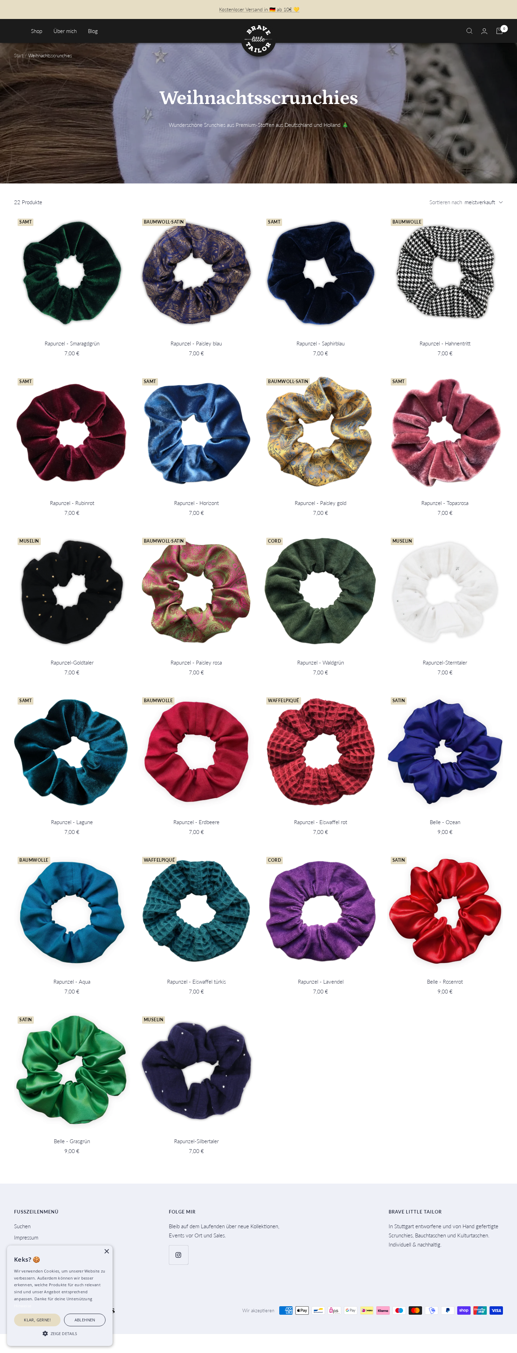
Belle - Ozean (445, 822)
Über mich (65, 31)
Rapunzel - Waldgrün (320, 662)
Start (18, 55)
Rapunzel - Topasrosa (444, 503)
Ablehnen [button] (85, 1319)
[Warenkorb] (499, 31)
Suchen (22, 1226)
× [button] (106, 1251)
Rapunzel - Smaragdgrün (72, 343)
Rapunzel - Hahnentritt (445, 343)
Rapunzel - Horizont (196, 503)
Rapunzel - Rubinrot (72, 503)
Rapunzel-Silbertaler (196, 1141)
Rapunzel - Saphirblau (320, 343)
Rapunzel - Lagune (72, 822)
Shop (36, 31)
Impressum (26, 1237)
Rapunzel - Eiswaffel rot (320, 822)
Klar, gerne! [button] (37, 1319)
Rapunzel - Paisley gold (320, 503)
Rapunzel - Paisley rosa (196, 662)
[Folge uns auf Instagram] (178, 1254)
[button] (60, 1333)
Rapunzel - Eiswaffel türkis (196, 981)
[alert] (60, 1295)
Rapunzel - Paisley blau (196, 343)
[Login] (484, 31)
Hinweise (22, 1305)
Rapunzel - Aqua (71, 981)
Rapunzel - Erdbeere (196, 822)
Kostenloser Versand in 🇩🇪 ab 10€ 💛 (259, 9)
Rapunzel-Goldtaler (72, 662)
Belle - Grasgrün (72, 1141)
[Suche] (469, 31)
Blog (93, 31)
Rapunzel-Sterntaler (445, 662)
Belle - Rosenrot (445, 981)
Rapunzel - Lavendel (321, 981)
